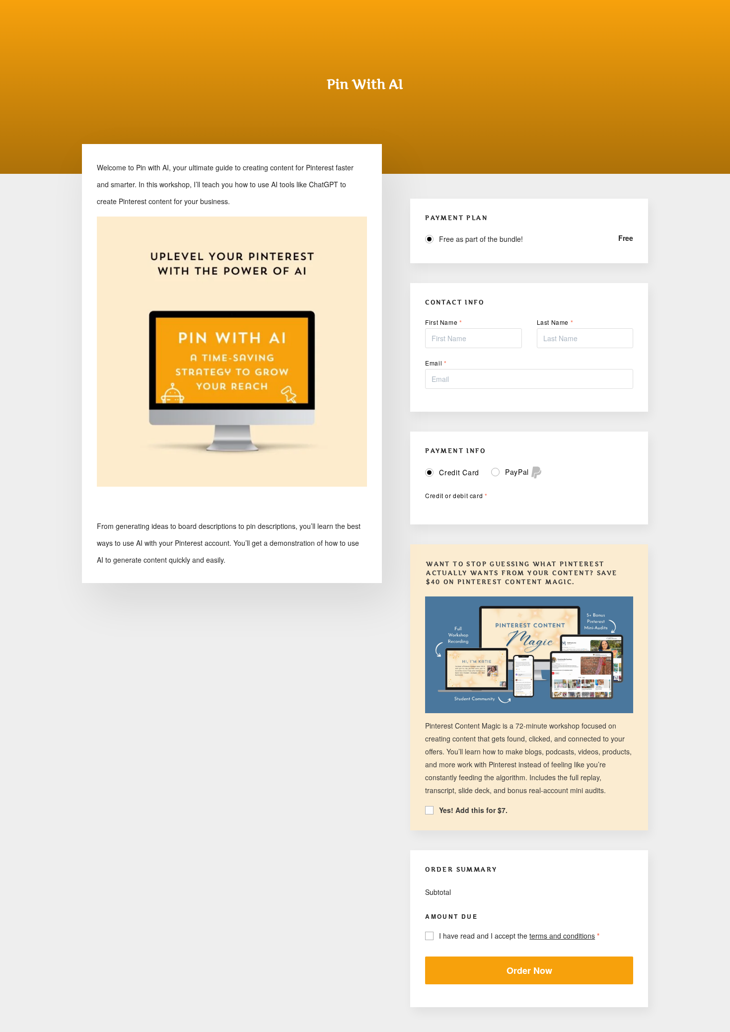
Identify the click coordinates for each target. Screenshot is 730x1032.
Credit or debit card (456, 495)
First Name (443, 322)
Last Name (555, 322)
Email (435, 363)
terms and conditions (562, 936)
